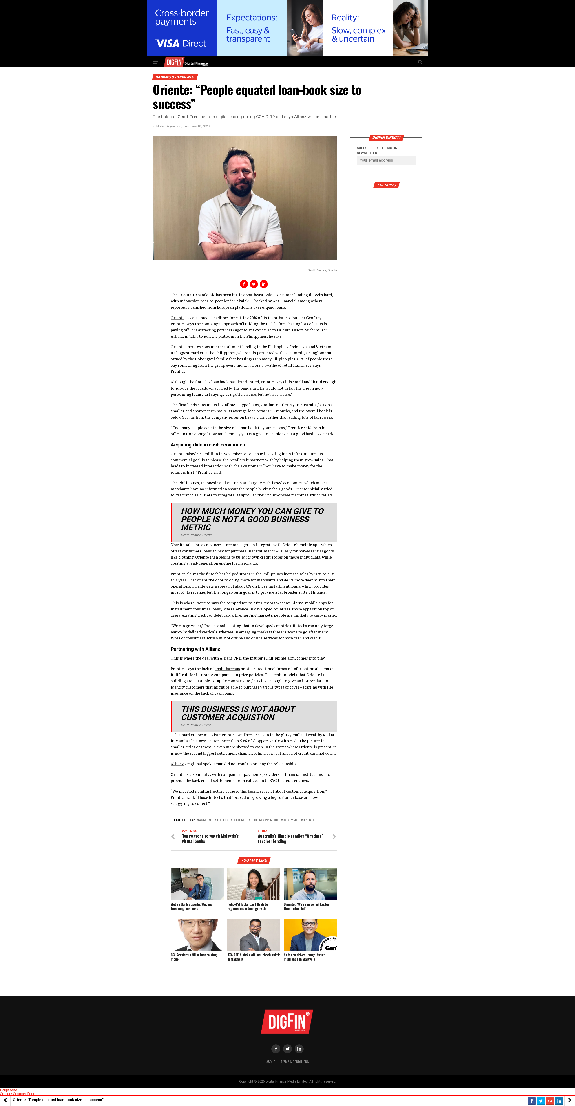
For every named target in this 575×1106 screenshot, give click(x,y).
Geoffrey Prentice (264, 820)
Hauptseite (8, 1090)
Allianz (177, 763)
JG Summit (291, 820)
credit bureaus (227, 668)
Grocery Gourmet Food (17, 1094)
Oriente (177, 317)
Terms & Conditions (295, 1061)
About (270, 1061)
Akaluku (205, 820)
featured (239, 820)
